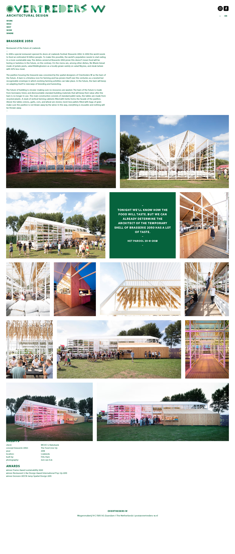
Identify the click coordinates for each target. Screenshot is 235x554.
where (9, 33)
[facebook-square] (226, 8)
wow (9, 30)
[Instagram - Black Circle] (220, 8)
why (8, 27)
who (8, 24)
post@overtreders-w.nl (146, 515)
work (9, 21)
